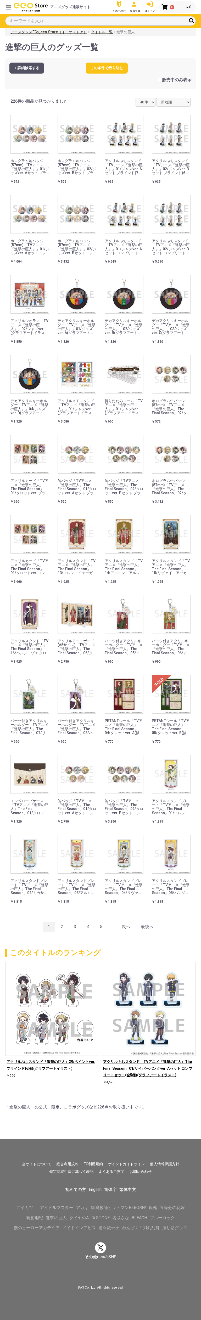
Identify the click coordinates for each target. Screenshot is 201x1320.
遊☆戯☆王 (108, 1227)
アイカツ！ (26, 1207)
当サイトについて (36, 1164)
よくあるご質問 (111, 1171)
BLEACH (139, 1217)
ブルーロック (162, 1217)
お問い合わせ (141, 1171)
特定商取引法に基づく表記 (71, 1171)
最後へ (147, 926)
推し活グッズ (174, 1227)
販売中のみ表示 (177, 79)
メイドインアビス (79, 1227)
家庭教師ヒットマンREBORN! (118, 1207)
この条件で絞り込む (106, 68)
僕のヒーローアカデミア (37, 1227)
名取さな (120, 1217)
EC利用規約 (93, 1164)
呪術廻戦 (34, 1217)
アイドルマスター (56, 1207)
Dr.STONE (100, 1217)
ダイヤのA (79, 1217)
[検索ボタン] (191, 20)
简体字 (110, 1189)
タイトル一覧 (102, 32)
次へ (126, 926)
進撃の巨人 (56, 1217)
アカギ (82, 1207)
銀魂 (153, 1207)
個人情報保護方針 (164, 1164)
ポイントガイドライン (126, 1164)
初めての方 (75, 1189)
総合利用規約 (68, 1164)
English (95, 1189)
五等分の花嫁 (172, 1207)
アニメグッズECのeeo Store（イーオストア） (48, 32)
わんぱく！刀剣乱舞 (141, 1227)
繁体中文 (127, 1189)
